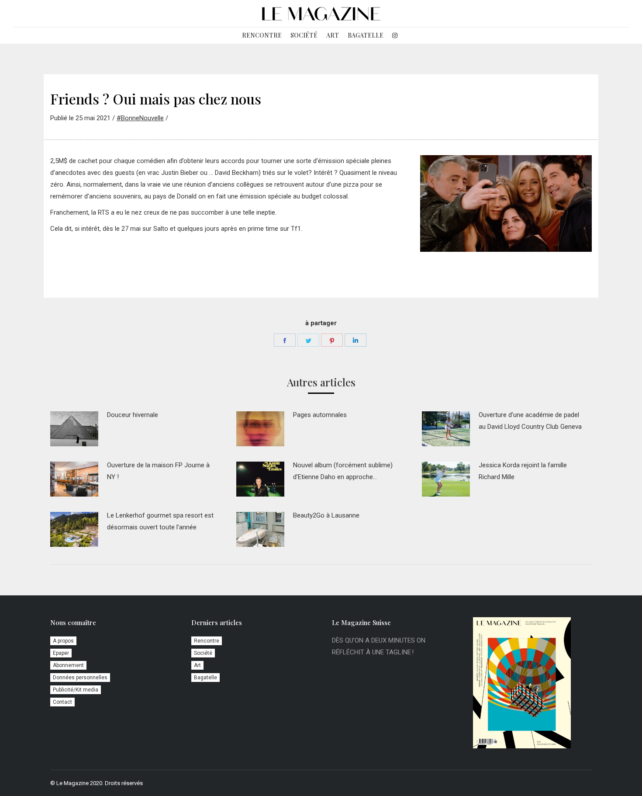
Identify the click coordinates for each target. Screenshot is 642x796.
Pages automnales (320, 415)
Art (197, 665)
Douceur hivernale (132, 415)
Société (203, 653)
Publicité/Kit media (75, 690)
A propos (63, 641)
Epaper (61, 653)
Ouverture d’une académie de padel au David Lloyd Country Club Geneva (530, 421)
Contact (62, 702)
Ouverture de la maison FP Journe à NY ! (158, 471)
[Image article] (74, 428)
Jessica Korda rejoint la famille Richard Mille (523, 471)
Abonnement (68, 665)
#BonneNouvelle (140, 118)
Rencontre (206, 641)
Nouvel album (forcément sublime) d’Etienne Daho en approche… (343, 471)
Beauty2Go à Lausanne (326, 515)
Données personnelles (80, 677)
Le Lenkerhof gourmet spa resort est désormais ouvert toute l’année (160, 521)
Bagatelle (205, 677)
